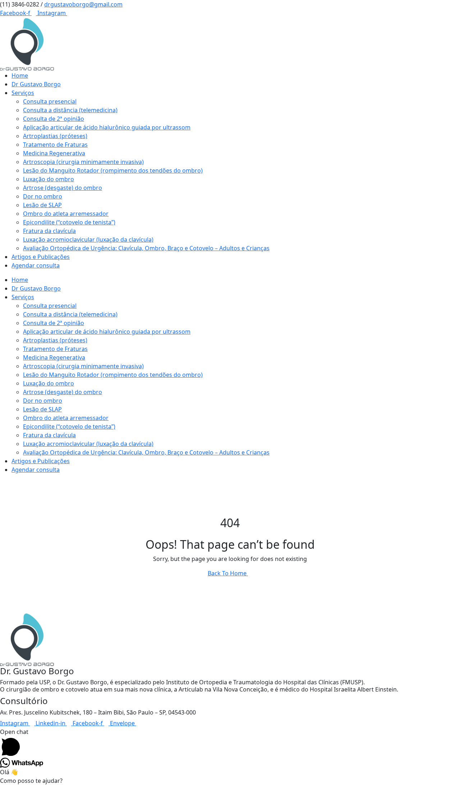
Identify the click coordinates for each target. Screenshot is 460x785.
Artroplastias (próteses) (55, 136)
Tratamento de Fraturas (55, 145)
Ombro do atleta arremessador (66, 214)
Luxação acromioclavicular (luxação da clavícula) (88, 239)
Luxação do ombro (48, 179)
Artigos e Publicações (41, 257)
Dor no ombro (42, 196)
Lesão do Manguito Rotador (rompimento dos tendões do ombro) (113, 170)
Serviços (23, 93)
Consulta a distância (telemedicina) (70, 110)
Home (20, 75)
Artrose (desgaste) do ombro (62, 188)
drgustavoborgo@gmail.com (83, 4)
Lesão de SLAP (42, 205)
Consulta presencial (50, 101)
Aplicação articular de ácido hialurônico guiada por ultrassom (106, 127)
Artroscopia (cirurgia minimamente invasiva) (83, 162)
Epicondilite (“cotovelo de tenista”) (69, 222)
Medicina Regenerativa (54, 153)
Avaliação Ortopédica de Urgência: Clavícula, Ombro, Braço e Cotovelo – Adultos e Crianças (146, 248)
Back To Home (228, 573)
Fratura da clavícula (49, 231)
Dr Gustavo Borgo (36, 84)
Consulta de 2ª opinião (53, 119)
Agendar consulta (36, 265)
